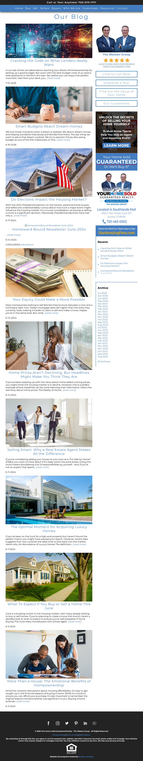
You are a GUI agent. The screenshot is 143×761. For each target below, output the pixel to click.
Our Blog (71, 16)
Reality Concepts (85, 757)
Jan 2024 (103, 311)
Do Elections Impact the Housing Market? (114, 264)
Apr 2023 (102, 335)
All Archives (104, 361)
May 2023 (103, 332)
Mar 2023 (103, 338)
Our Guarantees (116, 103)
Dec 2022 (103, 346)
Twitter (66, 723)
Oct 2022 (103, 351)
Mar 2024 (103, 306)
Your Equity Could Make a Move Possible (49, 299)
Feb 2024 (103, 309)
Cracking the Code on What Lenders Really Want (116, 249)
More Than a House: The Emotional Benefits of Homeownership (49, 683)
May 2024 (103, 301)
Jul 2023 (102, 327)
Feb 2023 (103, 340)
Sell (35, 8)
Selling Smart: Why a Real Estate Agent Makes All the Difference (48, 452)
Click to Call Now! (116, 74)
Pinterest (76, 723)
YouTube (94, 723)
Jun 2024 (103, 298)
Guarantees (90, 8)
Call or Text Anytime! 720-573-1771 (71, 2)
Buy (28, 8)
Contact (122, 8)
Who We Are (71, 8)
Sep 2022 (103, 354)
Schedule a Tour (116, 82)
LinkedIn (85, 723)
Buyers (56, 8)
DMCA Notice (84, 735)
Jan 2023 (102, 343)
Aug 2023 (103, 324)
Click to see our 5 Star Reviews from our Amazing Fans (117, 65)
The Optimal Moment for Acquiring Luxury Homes (49, 529)
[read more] (53, 78)
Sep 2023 (103, 322)
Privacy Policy (59, 735)
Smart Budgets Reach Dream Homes (117, 257)
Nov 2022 (103, 348)
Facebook (48, 723)
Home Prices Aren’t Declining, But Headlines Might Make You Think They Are (49, 375)
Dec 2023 (103, 314)
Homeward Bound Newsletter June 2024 (117, 272)
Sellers (44, 8)
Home (19, 8)
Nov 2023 (103, 317)
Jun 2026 (103, 295)
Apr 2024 (103, 303)
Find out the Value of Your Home (116, 93)
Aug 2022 (103, 356)
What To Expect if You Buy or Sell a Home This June (49, 606)
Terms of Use (71, 735)
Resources (107, 8)
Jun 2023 (103, 330)
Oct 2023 (103, 319)
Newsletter (27, 244)
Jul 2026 (102, 293)
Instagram (57, 723)
